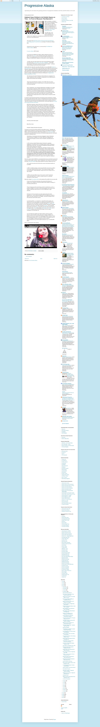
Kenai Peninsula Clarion (66, 552)
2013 (63, 582)
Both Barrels (64, 215)
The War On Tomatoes (70, 167)
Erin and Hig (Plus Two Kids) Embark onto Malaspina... (69, 632)
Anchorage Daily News (66, 537)
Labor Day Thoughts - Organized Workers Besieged (68, 671)
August (64, 680)
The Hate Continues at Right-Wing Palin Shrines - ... (68, 604)
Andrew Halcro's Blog (65, 520)
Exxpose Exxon (64, 19)
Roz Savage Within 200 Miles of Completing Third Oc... (68, 599)
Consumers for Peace (65, 16)
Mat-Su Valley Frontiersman (66, 570)
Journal (63, 391)
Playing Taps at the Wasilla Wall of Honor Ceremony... (69, 650)
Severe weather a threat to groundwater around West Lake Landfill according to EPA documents (68, 42)
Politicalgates (64, 242)
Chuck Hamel (64, 701)
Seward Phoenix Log (65, 574)
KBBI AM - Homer (65, 548)
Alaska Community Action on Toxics (68, 485)
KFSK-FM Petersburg (65, 555)
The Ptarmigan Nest (65, 364)
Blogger (54, 719)
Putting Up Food (65, 675)
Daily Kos (63, 429)
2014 (63, 581)
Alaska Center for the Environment (67, 484)
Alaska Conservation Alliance (67, 486)
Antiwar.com (64, 459)
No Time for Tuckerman (66, 193)
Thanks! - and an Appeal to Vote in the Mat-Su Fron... (68, 654)
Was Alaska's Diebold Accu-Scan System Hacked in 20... (68, 595)
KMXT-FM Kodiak (65, 557)
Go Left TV (64, 452)
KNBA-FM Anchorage (65, 559)
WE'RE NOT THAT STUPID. (67, 416)
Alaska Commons (65, 175)
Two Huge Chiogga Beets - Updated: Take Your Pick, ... (69, 625)
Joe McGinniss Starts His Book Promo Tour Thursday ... (68, 641)
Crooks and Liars (65, 461)
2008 (63, 695)
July (64, 682)
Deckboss (63, 521)
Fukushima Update (65, 70)
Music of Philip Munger (66, 713)
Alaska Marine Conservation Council (68, 492)
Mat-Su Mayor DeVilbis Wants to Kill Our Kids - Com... (69, 663)
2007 (63, 697)
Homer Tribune (64, 546)
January (64, 691)
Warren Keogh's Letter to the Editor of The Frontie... (69, 634)
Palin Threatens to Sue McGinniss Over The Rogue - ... (68, 609)
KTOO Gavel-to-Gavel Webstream (67, 564)
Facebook (45, 207)
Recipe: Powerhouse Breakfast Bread (68, 384)
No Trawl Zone (64, 348)
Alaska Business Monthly (66, 530)
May (64, 685)
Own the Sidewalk (65, 423)
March (64, 688)
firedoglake (64, 431)
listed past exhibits (32, 161)
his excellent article (35, 179)
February (64, 689)
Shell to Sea (64, 21)
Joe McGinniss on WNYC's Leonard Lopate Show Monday (69, 629)
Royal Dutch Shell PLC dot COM (67, 20)
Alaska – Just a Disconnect (66, 325)
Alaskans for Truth (65, 500)
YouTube (49, 207)
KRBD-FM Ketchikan (65, 561)
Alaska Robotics (65, 271)
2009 (63, 694)
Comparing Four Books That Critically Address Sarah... (69, 636)
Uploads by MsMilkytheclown (67, 46)
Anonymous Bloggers (66, 263)
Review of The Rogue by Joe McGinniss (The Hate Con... (68, 614)
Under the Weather (66, 627)
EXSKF (63, 51)
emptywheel (64, 463)
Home (41, 258)
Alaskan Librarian (65, 207)
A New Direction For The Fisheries (67, 316)
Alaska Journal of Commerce (67, 533)
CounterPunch (64, 460)
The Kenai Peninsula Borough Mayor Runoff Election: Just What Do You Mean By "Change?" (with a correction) (68, 399)
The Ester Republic (65, 446)
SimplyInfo (64, 26)
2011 (63, 585)
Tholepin (63, 252)
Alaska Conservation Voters (66, 489)
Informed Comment (65, 468)
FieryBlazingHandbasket (66, 331)
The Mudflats (64, 192)
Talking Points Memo (65, 474)
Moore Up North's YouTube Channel (68, 445)
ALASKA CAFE (65, 315)
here (49, 203)
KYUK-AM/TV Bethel (65, 569)
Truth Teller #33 (69, 157)
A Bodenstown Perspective (67, 397)
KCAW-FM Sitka (64, 550)
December (65, 587)
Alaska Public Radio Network (67, 534)
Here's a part (50, 131)
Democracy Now (64, 451)
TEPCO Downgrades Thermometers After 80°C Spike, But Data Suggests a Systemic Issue (68, 32)
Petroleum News (64, 573)
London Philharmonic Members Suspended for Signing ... (68, 616)
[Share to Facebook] (42, 250)
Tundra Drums (64, 575)
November (65, 588)
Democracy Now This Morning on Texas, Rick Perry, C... (68, 657)
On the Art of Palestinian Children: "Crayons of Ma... (68, 644)
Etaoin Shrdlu (64, 522)
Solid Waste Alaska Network (66, 503)
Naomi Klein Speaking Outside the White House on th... (68, 659)
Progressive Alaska (39, 6)
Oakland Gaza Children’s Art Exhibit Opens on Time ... (69, 597)
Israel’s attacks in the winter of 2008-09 (41, 62)
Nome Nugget (64, 571)
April (64, 686)
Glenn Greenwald (65, 465)
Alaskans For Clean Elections (67, 499)
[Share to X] (41, 250)
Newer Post (27, 258)
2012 (63, 584)
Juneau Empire (64, 547)
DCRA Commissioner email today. (67, 216)
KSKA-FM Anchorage (65, 562)
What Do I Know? (65, 145)
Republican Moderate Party (66, 511)
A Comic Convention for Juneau (67, 272)
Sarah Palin (69, 408)
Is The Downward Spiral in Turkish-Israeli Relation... (69, 665)
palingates (64, 407)
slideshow (29, 209)
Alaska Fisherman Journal (66, 532)
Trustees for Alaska (65, 504)
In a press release (30, 51)
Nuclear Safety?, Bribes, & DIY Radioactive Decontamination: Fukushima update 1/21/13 (67, 48)
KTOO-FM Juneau (65, 565)
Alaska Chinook (65, 200)
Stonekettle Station (65, 166)
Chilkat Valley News (65, 538)
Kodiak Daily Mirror (65, 560)
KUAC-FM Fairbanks (65, 568)
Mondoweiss (64, 472)
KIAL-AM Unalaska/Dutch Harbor (67, 556)
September (65, 591)
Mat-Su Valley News (65, 438)
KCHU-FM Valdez (65, 551)
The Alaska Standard (65, 526)
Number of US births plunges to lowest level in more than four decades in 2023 (68, 177)
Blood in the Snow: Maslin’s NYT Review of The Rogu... (68, 602)
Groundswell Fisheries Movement (68, 184)
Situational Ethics (65, 372)
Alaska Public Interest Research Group (68, 494)
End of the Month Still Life (67, 592)
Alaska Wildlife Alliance (66, 497)
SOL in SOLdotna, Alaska (66, 284)
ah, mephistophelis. (65, 36)
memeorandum (64, 470)
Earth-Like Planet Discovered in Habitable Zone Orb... (68, 647)
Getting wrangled (65, 293)
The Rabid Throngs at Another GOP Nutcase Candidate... (69, 621)
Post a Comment (29, 256)
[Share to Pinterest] (43, 250)
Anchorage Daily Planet (66, 518)
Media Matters (64, 469)
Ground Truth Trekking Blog (67, 299)
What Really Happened (66, 478)
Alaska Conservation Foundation (67, 488)
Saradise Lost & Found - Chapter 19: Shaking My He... (69, 673)
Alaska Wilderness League (66, 496)
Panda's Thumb (64, 473)
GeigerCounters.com (66, 68)
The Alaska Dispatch (65, 525)
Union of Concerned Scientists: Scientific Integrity (67, 63)
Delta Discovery (64, 541)
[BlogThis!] (40, 250)
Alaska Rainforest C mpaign (66, 495)
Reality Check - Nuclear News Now (68, 66)
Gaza (35, 55)
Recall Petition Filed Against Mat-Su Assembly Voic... (69, 639)
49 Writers (63, 516)
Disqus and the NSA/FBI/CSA (67, 365)
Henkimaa (64, 292)
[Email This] (38, 250)
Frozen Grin (64, 156)
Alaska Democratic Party (66, 508)
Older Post (55, 258)
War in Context (64, 477)
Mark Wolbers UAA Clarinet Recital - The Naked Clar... (69, 611)
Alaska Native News (65, 517)
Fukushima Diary (65, 30)
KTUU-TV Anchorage (65, 566)
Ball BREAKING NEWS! (66, 201)
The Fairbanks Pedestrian (66, 383)
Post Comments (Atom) (33, 260)
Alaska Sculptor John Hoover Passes (69, 667)
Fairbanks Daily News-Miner (66, 543)
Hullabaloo (63, 467)
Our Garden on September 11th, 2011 (69, 645)
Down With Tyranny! (65, 430)
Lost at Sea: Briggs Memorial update (68, 264)
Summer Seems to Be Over (67, 661)
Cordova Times (64, 539)
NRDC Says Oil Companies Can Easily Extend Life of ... (68, 623)
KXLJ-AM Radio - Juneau (66, 444)
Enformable (64, 40)
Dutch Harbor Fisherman (66, 542)
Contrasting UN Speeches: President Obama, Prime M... (69, 618)
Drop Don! (63, 437)
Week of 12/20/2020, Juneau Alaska (68, 208)
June (64, 683)
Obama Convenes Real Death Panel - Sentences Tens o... (69, 677)
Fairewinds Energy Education (67, 65)
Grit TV (63, 453)
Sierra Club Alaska (65, 501)
